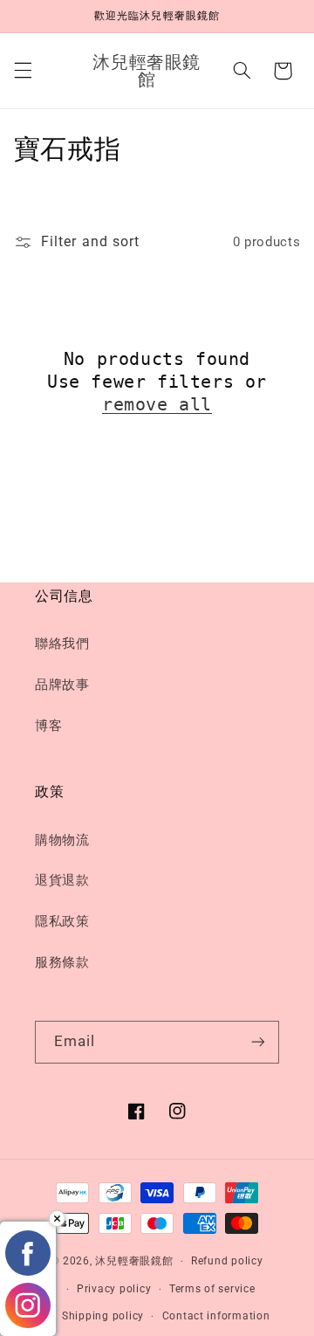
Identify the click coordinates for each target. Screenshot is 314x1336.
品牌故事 (62, 684)
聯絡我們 (62, 643)
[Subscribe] (258, 1042)
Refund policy (227, 1261)
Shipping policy (103, 1316)
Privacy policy (114, 1289)
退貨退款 (62, 880)
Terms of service (212, 1289)
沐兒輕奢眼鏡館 (134, 1261)
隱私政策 (62, 921)
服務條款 (62, 962)
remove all (157, 404)
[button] (23, 71)
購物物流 (62, 840)
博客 (48, 725)
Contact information (216, 1316)
